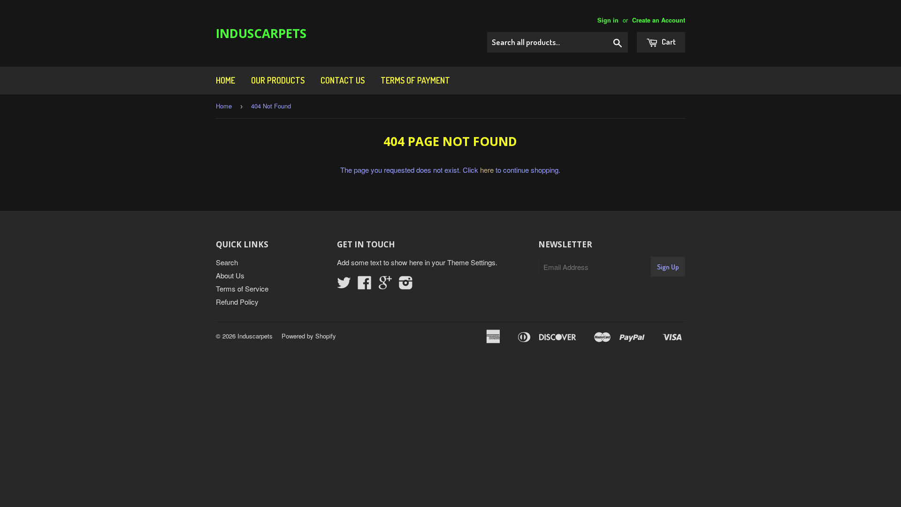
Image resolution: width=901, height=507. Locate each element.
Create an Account (658, 20)
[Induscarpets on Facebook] (365, 285)
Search (227, 262)
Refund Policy (237, 302)
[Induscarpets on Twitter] (344, 285)
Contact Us (343, 80)
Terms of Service (242, 288)
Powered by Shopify (309, 335)
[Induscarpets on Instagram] (406, 285)
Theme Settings (471, 262)
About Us (230, 275)
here (487, 170)
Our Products (278, 80)
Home (225, 80)
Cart (668, 41)
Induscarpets (261, 33)
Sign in (607, 20)
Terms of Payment (415, 80)
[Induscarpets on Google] (385, 285)
